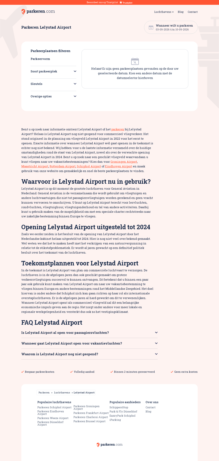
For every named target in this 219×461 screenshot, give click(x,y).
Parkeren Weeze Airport (52, 418)
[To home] (38, 12)
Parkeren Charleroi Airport (90, 417)
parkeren (117, 129)
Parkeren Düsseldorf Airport (50, 423)
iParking (115, 419)
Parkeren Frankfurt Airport (91, 413)
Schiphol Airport (89, 166)
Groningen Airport (123, 162)
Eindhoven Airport (118, 166)
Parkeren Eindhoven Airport (50, 413)
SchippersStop (119, 407)
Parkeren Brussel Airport (89, 421)
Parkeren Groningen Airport (86, 407)
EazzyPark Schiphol (122, 415)
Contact (193, 11)
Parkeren (44, 392)
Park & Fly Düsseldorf (123, 411)
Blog (181, 11)
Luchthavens (62, 392)
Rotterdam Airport (63, 166)
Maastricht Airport (34, 166)
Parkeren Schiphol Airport (54, 407)
